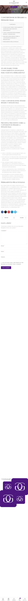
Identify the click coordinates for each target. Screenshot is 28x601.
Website (3, 257)
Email (2, 251)
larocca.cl (14, 6)
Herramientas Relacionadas (10, 41)
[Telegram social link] (15, 212)
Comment (4, 230)
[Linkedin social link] (12, 212)
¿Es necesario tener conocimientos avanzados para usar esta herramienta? (12, 29)
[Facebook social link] (2, 212)
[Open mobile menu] (26, 2)
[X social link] (5, 212)
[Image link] (20, 498)
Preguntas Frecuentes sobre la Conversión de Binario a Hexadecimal (11, 38)
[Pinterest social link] (8, 212)
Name (2, 246)
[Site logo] (14, 2)
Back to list (14, 217)
